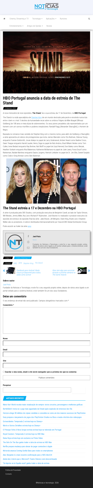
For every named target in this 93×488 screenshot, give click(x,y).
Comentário (8, 305)
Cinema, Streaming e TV (19, 19)
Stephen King (36, 117)
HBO (15, 263)
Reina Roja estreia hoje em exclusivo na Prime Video (23, 438)
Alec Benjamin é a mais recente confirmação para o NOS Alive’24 (27, 455)
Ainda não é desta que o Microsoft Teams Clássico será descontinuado (30, 459)
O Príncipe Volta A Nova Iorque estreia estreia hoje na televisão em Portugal (32, 430)
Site (4, 361)
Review (49, 26)
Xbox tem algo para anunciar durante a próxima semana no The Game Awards (63, 272)
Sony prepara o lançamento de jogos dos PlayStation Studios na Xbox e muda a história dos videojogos (42, 417)
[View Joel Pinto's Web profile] (28, 242)
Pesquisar (7, 385)
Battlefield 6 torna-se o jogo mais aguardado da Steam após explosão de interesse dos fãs (37, 409)
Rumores (63, 19)
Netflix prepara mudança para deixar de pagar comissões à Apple (27, 446)
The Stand (39, 263)
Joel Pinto (7, 284)
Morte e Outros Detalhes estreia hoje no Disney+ (21, 425)
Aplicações (50, 19)
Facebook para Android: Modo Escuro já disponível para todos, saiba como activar (28, 272)
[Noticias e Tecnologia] (4, 18)
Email (5, 350)
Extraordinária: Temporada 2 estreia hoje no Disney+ (23, 421)
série (20, 263)
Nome (5, 338)
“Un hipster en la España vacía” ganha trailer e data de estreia (26, 463)
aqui (29, 226)
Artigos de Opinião (34, 26)
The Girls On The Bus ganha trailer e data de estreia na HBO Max (27, 442)
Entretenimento (16, 26)
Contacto (8, 474)
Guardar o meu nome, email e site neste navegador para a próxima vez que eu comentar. (41, 372)
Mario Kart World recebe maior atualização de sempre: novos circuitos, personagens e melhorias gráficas (43, 405)
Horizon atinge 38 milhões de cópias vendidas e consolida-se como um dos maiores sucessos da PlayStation (44, 413)
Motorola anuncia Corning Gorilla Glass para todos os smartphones (28, 451)
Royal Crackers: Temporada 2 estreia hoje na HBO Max (23, 434)
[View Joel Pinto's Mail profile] (28, 248)
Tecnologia (36, 19)
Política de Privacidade (13, 470)
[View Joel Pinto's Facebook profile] (28, 236)
